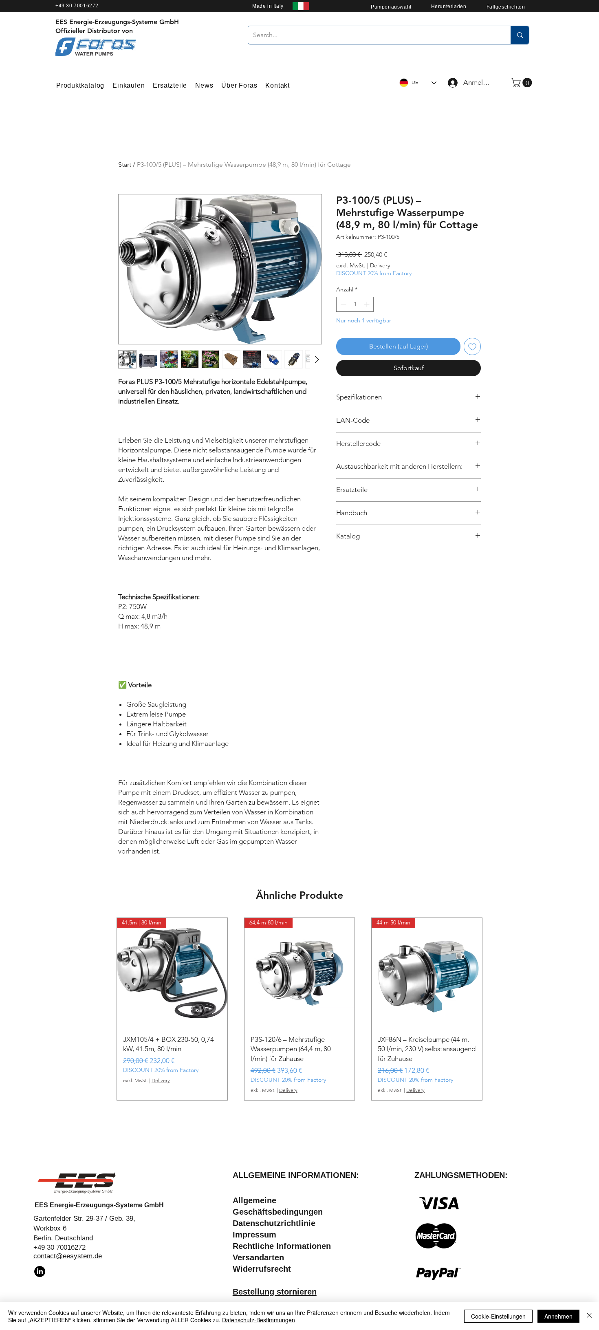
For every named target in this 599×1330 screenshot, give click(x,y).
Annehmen (558, 1316)
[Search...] (520, 35)
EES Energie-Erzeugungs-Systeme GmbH (99, 1205)
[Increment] (367, 304)
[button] (522, 82)
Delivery (380, 265)
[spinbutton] (355, 304)
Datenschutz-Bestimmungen (258, 1320)
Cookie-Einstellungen (498, 1316)
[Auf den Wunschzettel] (472, 346)
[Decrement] (342, 304)
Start (124, 164)
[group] (299, 1009)
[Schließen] (589, 1316)
